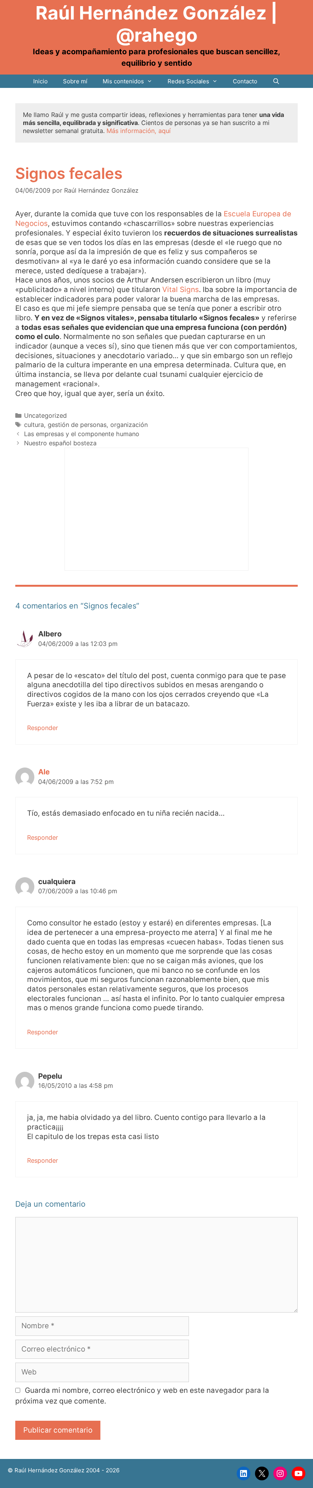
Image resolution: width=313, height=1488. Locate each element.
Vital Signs (179, 289)
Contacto (245, 81)
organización (129, 424)
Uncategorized (45, 415)
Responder (42, 728)
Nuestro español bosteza (60, 443)
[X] (262, 1473)
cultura (34, 424)
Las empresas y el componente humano (81, 434)
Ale (44, 772)
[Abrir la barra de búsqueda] (276, 81)
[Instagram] (280, 1473)
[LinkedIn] (243, 1473)
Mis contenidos (123, 81)
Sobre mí (75, 81)
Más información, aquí (138, 131)
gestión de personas (77, 424)
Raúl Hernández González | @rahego (156, 24)
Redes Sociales (188, 81)
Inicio (40, 81)
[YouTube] (298, 1473)
